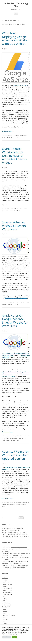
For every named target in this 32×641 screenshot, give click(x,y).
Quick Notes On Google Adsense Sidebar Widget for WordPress (15, 320)
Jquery (4, 586)
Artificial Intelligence (8, 592)
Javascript (5, 619)
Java (4, 617)
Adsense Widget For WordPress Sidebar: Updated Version (15, 455)
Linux (4, 609)
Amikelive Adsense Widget (21, 85)
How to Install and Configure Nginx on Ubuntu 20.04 (15, 536)
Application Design (19, 436)
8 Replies (4, 48)
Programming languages (8, 615)
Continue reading (7, 131)
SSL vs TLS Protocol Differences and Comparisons (15, 534)
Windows (5, 613)
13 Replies (4, 463)
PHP (4, 621)
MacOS (5, 611)
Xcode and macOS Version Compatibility (12, 528)
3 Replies (4, 167)
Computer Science (6, 590)
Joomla (5, 580)
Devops (4, 600)
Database (4, 596)
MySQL (5, 598)
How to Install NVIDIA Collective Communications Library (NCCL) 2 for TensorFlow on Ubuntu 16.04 (15, 549)
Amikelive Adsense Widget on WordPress (16, 298)
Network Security (6, 605)
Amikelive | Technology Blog (16, 4)
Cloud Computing (7, 594)
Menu (16, 14)
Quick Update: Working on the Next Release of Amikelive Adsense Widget (14, 156)
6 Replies (4, 330)
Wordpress (18, 135)
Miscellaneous (6, 602)
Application (18, 302)
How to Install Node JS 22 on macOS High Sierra (14, 532)
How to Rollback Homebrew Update (11, 530)
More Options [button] (6, 637)
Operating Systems (7, 607)
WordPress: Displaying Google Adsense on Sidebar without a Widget (15, 38)
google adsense (6, 137)
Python (5, 623)
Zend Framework (7, 588)
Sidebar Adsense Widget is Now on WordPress (14, 225)
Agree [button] (14, 637)
